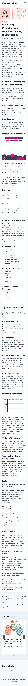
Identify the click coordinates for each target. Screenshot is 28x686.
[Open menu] (25, 3)
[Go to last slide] (4, 637)
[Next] (24, 637)
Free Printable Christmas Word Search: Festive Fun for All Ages (21, 601)
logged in (12, 670)
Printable (4, 21)
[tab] (12, 655)
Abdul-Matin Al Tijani (8, 38)
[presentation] (14, 628)
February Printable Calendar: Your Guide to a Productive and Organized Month (7, 602)
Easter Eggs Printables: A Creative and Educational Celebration (12, 641)
